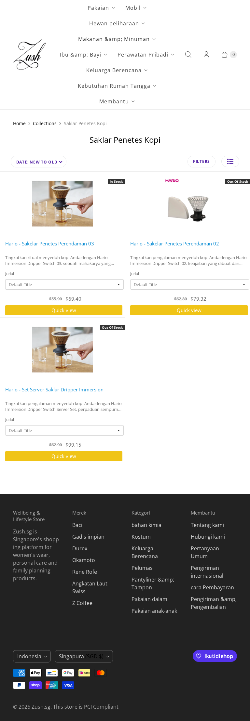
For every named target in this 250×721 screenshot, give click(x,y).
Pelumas (142, 567)
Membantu (114, 101)
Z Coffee (82, 603)
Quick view (63, 310)
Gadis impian (88, 536)
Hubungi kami (208, 536)
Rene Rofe (84, 571)
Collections (45, 123)
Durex (79, 548)
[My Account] (206, 54)
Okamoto (83, 560)
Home (19, 123)
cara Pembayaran (212, 587)
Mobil (133, 7)
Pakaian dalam (149, 599)
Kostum (141, 536)
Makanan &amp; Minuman (114, 39)
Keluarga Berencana (114, 70)
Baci (77, 525)
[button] (230, 161)
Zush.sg (41, 706)
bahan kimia (146, 525)
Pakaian (98, 7)
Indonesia (29, 656)
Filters (201, 161)
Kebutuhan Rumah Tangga (114, 85)
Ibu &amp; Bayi (80, 54)
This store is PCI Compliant (85, 706)
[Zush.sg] (29, 54)
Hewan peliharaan (114, 23)
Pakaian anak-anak (154, 610)
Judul (9, 273)
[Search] (188, 54)
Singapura (81, 656)
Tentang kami (207, 525)
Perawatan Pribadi (143, 54)
